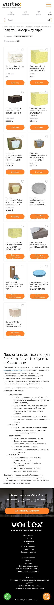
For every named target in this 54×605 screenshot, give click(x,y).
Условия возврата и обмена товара (29, 588)
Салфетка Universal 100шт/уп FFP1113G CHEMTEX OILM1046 (13, 111)
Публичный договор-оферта (29, 585)
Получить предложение (39, 216)
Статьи (28, 544)
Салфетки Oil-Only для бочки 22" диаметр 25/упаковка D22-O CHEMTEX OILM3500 (39, 285)
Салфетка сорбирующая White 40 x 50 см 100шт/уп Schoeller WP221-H (14, 156)
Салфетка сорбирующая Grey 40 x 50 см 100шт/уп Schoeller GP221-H (38, 156)
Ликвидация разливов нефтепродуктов (38, 26)
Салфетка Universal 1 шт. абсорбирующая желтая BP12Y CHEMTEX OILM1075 (14, 245)
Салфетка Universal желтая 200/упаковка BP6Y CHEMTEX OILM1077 (38, 112)
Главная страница (9, 26)
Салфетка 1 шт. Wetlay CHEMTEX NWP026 (15, 67)
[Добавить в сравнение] (18, 50)
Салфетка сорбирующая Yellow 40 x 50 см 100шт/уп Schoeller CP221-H (14, 201)
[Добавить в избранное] (22, 50)
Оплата (28, 560)
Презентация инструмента (28, 571)
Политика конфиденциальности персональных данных (29, 581)
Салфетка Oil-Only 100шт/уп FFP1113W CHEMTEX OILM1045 (13, 324)
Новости (28, 538)
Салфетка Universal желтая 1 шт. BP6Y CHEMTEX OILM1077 (37, 68)
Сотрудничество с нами (28, 566)
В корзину (15, 83)
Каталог (20, 26)
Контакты (29, 577)
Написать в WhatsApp (29, 511)
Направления (28, 541)
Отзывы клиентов (28, 546)
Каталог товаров (28, 558)
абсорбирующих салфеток (14, 370)
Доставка (28, 563)
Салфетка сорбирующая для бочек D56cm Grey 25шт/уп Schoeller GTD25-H (37, 201)
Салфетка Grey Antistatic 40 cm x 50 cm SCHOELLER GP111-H (38, 245)
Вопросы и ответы (28, 552)
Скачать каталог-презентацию (28, 569)
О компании (28, 535)
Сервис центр (28, 549)
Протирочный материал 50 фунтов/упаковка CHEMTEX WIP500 (14, 285)
